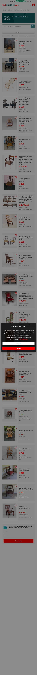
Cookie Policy (24, 339)
